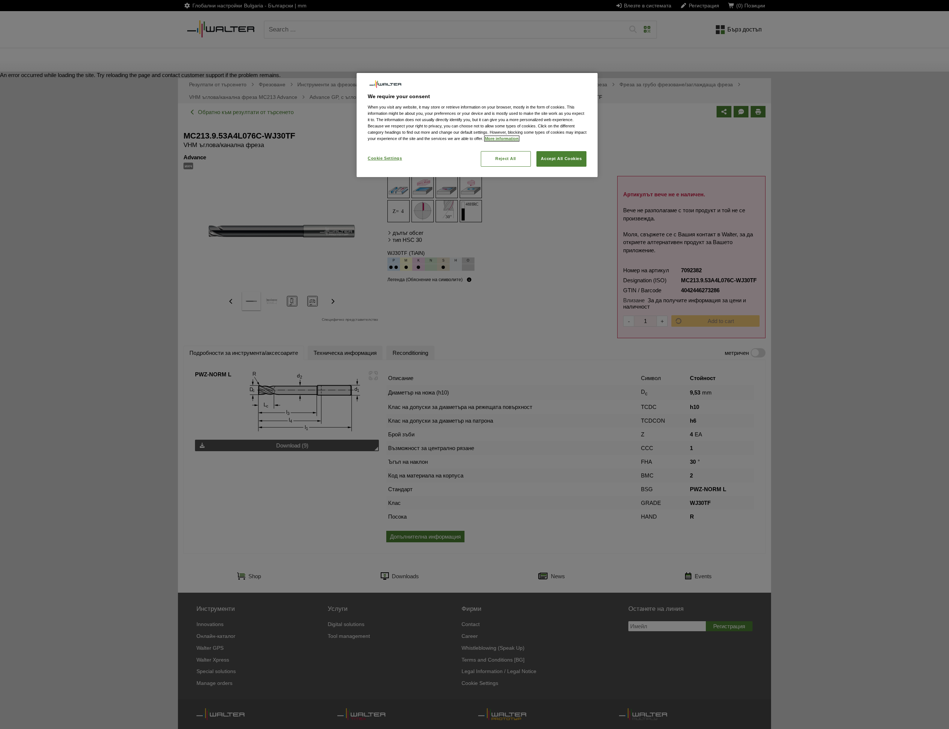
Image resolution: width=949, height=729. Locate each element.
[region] (477, 125)
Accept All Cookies (561, 158)
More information (502, 138)
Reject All (505, 158)
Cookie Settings (385, 158)
